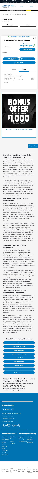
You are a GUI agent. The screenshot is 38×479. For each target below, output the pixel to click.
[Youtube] (14, 425)
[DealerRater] (18, 425)
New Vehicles (5, 437)
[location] (28, 1)
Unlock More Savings (27, 49)
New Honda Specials (19, 350)
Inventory (6, 433)
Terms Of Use (11, 470)
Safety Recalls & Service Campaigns (29, 470)
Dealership (31, 433)
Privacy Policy (7, 470)
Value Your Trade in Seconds (12, 59)
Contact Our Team (19, 372)
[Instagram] (7, 425)
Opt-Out (34, 470)
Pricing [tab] (24, 69)
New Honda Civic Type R (19, 346)
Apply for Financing (19, 361)
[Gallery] (19, 10)
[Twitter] (11, 425)
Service (13, 433)
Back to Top (33, 146)
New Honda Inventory (19, 343)
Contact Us (9, 409)
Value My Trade (23, 441)
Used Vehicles (5, 439)
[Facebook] (3, 425)
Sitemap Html (20, 470)
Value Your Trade (19, 358)
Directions (30, 442)
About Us (30, 437)
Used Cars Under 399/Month (5, 448)
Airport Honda (3, 470)
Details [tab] (14, 69)
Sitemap (15, 470)
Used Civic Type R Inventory (19, 354)
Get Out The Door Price (28, 59)
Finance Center (19, 369)
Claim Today (19, 133)
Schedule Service (19, 365)
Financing (23, 433)
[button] (33, 38)
